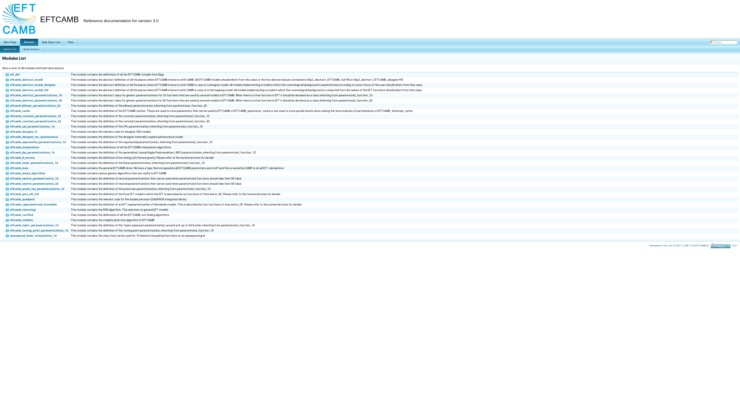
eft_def (15, 74)
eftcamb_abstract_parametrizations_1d (36, 95)
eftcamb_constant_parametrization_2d (35, 121)
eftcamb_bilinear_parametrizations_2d (35, 105)
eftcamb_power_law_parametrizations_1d (37, 188)
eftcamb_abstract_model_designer (33, 84)
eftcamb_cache (20, 110)
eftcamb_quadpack (22, 199)
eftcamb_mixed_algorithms (27, 173)
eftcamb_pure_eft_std (24, 194)
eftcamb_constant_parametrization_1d (35, 116)
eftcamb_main (19, 168)
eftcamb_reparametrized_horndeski (33, 204)
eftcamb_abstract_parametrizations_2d (36, 100)
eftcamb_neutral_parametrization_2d (34, 183)
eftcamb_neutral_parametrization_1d (34, 178)
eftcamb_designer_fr (23, 131)
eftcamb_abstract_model (26, 79)
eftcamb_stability (21, 220)
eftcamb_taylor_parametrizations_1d (34, 225)
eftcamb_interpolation (24, 147)
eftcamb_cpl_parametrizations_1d (32, 126)
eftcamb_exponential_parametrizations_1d (38, 142)
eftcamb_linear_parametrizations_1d (34, 162)
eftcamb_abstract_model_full (29, 90)
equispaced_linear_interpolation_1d (33, 235)
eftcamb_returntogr (23, 209)
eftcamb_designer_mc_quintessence (34, 136)
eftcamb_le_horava (22, 157)
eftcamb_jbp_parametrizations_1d (32, 152)
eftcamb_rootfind (21, 214)
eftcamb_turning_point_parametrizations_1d (39, 230)
